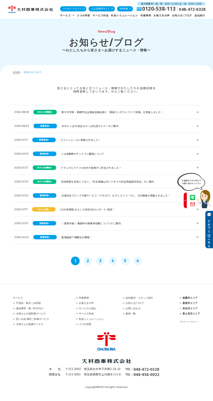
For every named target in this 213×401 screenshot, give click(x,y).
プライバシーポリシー (189, 321)
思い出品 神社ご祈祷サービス (32, 318)
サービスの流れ (87, 308)
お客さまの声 (162, 15)
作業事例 (145, 15)
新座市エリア (190, 302)
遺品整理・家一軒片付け (29, 308)
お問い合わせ (133, 308)
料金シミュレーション (124, 15)
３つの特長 (83, 15)
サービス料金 (101, 15)
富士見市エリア (191, 313)
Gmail (192, 204)
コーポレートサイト (72, 8)
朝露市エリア (190, 297)
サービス (65, 15)
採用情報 (124, 8)
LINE (192, 197)
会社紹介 (199, 15)
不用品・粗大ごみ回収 (28, 302)
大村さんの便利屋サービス (31, 313)
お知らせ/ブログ (182, 15)
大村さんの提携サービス (29, 324)
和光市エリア (190, 308)
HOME (16, 72)
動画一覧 (131, 313)
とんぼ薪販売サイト (100, 8)
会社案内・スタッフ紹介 (139, 297)
